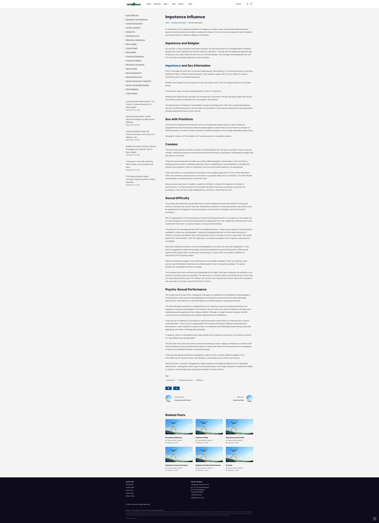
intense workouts (198, 513)
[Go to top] (375, 519)
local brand (208, 515)
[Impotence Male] (209, 426)
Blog (165, 4)
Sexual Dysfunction (134, 77)
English (238, 4)
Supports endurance (248, 513)
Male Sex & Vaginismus (135, 40)
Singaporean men (157, 515)
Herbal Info (130, 32)
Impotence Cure (132, 36)
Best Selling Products (132, 518)
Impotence (171, 380)
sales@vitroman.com (197, 497)
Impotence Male (202, 437)
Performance (152, 510)
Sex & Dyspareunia (133, 73)
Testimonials (130, 493)
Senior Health (131, 69)
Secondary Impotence (173, 437)
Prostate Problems (133, 61)
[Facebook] (168, 388)
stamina (197, 511)
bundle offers (187, 515)
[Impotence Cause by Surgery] (179, 454)
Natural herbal (234, 513)
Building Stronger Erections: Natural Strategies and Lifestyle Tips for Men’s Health (141, 149)
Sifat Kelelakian (132, 89)
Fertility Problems (133, 28)
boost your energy (135, 511)
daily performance (152, 511)
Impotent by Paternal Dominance (208, 465)
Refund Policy (130, 496)
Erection (229, 465)
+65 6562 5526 (196, 495)
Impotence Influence (185, 380)
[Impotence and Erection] (239, 426)
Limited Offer (130, 487)
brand (162, 510)
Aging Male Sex (132, 15)
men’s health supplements (179, 511)
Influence (199, 380)
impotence (173, 65)
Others (181, 4)
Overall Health (132, 48)
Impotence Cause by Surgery (176, 465)
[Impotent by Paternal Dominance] (209, 454)
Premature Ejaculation (135, 56)
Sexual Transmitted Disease (137, 85)
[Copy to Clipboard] (176, 388)
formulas (240, 513)
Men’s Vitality (144, 510)
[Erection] (239, 454)
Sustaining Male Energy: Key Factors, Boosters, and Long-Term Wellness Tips (140, 134)
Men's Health (131, 44)
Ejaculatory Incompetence (137, 19)
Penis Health (131, 52)
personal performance (209, 513)
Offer (190, 4)
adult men (148, 513)
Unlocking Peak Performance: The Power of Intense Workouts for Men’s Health (140, 104)
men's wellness (225, 515)
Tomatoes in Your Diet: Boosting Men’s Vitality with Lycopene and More (139, 164)
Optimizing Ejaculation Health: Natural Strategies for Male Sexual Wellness (140, 119)
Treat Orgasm (131, 93)
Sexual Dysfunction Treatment (138, 81)
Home (148, 4)
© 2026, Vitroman (131, 504)
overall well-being (220, 511)
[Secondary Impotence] (179, 426)
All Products (130, 484)
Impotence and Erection (235, 437)
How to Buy (129, 490)
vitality (201, 511)
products (130, 513)
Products (157, 4)
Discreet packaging (135, 515)
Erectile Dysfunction (134, 23)
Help (173, 4)
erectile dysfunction (208, 511)
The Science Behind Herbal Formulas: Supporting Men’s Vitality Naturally (140, 179)
